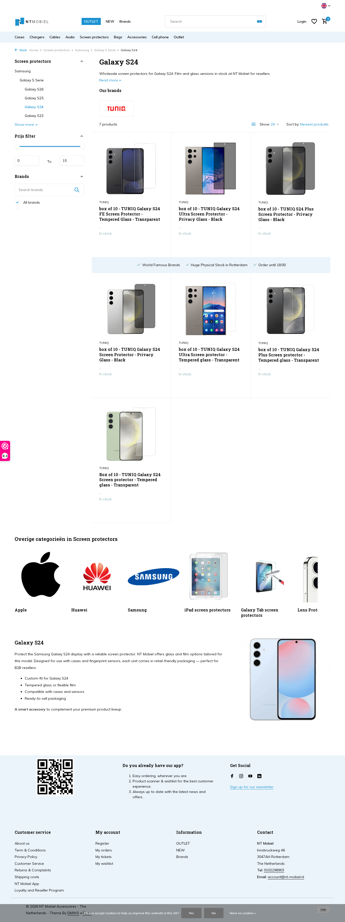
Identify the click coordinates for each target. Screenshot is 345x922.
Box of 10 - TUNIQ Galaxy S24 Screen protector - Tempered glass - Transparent (130, 480)
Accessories (137, 37)
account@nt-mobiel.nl (286, 877)
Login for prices (131, 244)
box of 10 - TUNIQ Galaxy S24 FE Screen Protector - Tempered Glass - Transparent (129, 214)
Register (102, 843)
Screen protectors (94, 37)
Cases (19, 37)
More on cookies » (243, 913)
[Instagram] (241, 776)
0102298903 (274, 870)
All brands (31, 202)
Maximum (72, 161)
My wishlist (104, 863)
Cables (55, 37)
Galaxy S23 (34, 115)
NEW (110, 21)
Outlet (179, 37)
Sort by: (292, 124)
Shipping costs (27, 877)
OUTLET (91, 21)
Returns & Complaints (33, 870)
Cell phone (160, 37)
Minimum (27, 161)
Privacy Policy (26, 856)
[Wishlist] (314, 21)
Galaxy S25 (34, 98)
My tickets (103, 856)
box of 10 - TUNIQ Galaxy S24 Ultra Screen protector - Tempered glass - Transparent (209, 354)
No (214, 913)
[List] (253, 124)
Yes (191, 913)
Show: (265, 124)
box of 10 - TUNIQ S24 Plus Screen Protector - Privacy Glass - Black (286, 214)
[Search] (259, 21)
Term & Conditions (30, 850)
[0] (323, 21)
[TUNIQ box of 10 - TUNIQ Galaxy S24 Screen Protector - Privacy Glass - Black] (131, 309)
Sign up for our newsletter (252, 787)
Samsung (82, 50)
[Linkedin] (259, 776)
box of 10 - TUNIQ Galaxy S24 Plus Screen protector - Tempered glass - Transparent (288, 355)
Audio (70, 37)
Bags (118, 37)
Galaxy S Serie (105, 50)
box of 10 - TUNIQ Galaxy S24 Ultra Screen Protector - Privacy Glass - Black (209, 214)
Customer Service (29, 863)
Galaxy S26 (34, 89)
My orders (103, 850)
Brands (125, 21)
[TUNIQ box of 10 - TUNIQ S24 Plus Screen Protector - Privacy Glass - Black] (290, 168)
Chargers (37, 37)
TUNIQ (104, 202)
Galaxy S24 (34, 107)
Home (33, 50)
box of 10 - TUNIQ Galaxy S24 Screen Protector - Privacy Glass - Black (129, 354)
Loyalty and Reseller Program (39, 890)
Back (23, 50)
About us (22, 843)
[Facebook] (232, 776)
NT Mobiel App (27, 883)
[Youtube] (250, 776)
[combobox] (215, 21)
